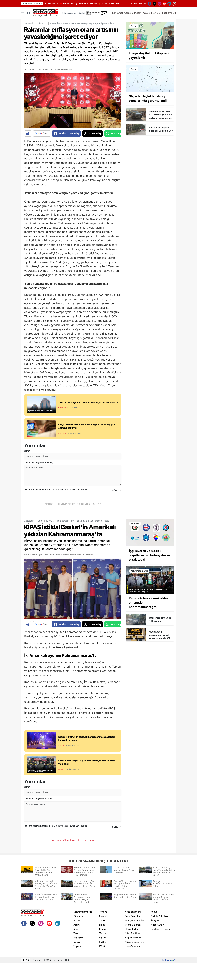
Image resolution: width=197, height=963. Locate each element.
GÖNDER (116, 490)
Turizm (103, 933)
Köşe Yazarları (133, 911)
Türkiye (103, 911)
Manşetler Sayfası (135, 920)
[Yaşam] (150, 78)
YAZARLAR (53, 4)
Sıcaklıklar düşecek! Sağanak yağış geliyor (161, 129)
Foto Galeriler (132, 916)
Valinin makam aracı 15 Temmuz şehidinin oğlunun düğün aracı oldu (160, 115)
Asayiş (76, 924)
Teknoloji (78, 933)
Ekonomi (42, 23)
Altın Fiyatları (132, 933)
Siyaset (77, 920)
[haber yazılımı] (169, 960)
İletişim (142, 3)
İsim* (27, 450)
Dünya (76, 941)
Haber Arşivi (157, 924)
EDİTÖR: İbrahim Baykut (65, 554)
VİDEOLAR (68, 4)
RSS (26, 960)
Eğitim (102, 937)
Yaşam (77, 946)
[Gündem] (150, 532)
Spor (40, 520)
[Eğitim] (150, 35)
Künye (134, 3)
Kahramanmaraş (82, 911)
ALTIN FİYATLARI (110, 4)
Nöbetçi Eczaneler (135, 941)
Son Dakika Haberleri (162, 928)
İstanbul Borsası (133, 924)
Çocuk (102, 928)
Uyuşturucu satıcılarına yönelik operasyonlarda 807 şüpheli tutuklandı (159, 635)
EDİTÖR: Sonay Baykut (63, 69)
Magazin (103, 916)
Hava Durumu (132, 946)
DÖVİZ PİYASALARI (87, 4)
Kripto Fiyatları (133, 937)
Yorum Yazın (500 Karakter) (38, 462)
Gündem (78, 916)
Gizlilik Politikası (159, 916)
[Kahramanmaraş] (150, 580)
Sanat (102, 920)
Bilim (102, 924)
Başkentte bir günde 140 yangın (160, 619)
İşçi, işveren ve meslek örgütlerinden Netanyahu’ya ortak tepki (149, 555)
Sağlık (102, 941)
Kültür (102, 946)
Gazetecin (29, 23)
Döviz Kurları (132, 928)
